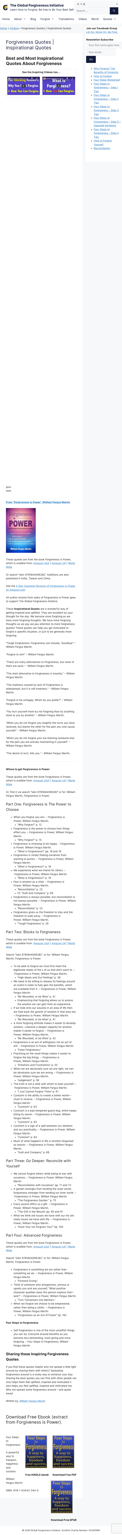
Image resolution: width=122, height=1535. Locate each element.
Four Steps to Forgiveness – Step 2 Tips (106, 99)
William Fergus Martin (32, 1400)
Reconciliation (102, 148)
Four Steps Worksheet (107, 79)
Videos (82, 19)
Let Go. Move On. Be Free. (102, 32)
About (18, 19)
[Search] (114, 10)
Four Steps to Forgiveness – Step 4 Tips (106, 133)
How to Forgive (103, 76)
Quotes (107, 19)
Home (6, 19)
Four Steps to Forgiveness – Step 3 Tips (106, 110)
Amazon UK (59, 563)
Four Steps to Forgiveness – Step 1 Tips (106, 87)
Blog (33, 19)
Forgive (45, 19)
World (95, 19)
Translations (66, 19)
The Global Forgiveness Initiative (37, 5)
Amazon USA (41, 563)
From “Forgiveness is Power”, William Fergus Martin (38, 502)
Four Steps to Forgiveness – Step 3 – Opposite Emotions (107, 121)
